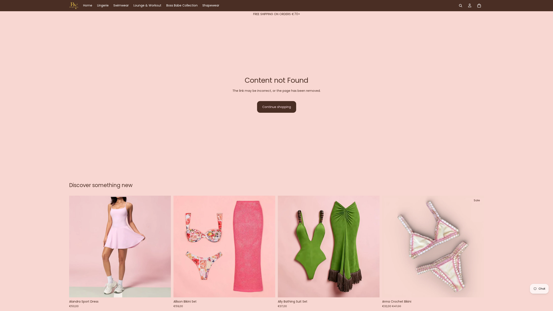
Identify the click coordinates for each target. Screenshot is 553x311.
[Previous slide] (75, 246)
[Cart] (479, 5)
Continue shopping (276, 107)
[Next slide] (164, 246)
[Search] (460, 5)
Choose (376, 291)
